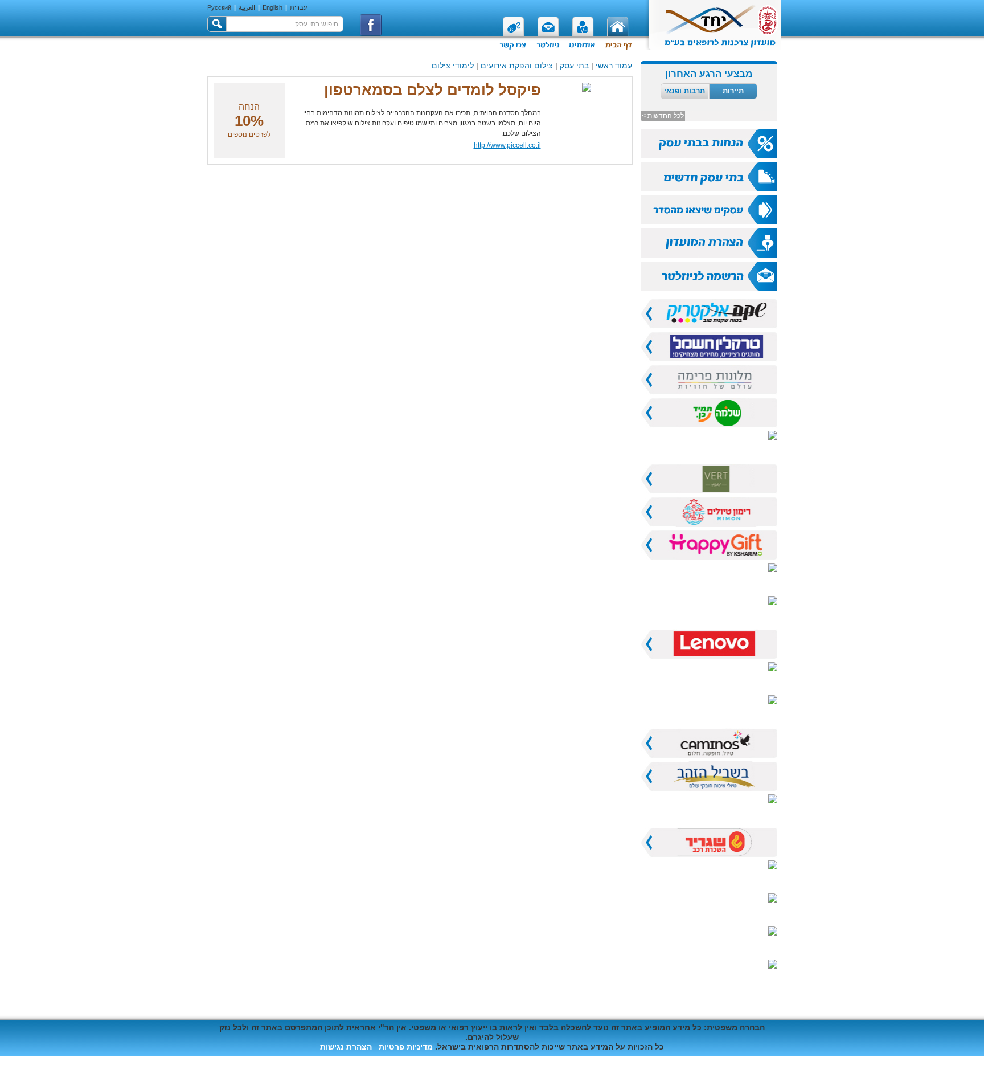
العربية (247, 7)
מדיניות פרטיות (406, 1046)
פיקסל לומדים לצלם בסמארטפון (432, 90)
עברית (298, 7)
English (272, 7)
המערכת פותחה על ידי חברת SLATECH (278, 1061)
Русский (219, 7)
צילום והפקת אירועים (517, 65)
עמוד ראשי (614, 65)
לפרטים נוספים (249, 134)
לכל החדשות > (663, 116)
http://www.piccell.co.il (507, 145)
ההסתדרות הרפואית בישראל (666, 1071)
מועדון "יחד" (756, 1071)
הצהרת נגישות (346, 1046)
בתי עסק (574, 65)
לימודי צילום (453, 65)
